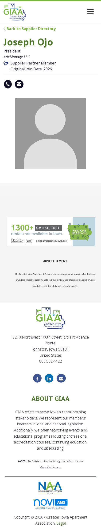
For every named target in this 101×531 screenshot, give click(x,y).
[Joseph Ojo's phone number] (8, 84)
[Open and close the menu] (61, 11)
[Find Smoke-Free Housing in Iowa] (51, 231)
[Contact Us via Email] (61, 378)
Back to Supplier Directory (31, 28)
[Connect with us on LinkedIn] (49, 378)
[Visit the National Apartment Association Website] (51, 487)
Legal (61, 523)
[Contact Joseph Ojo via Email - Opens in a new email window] (19, 84)
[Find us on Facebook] (37, 378)
